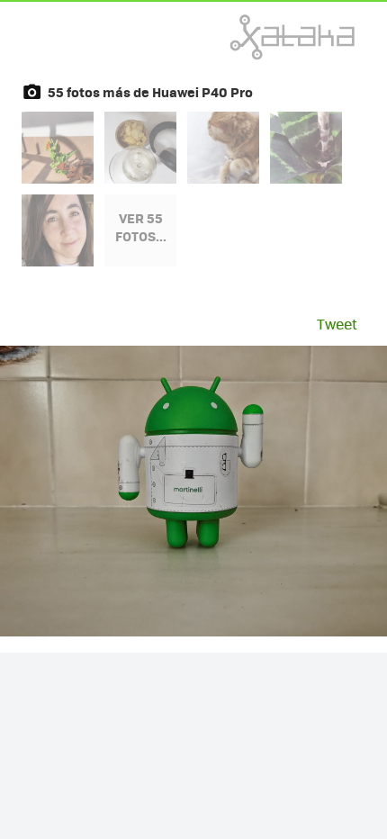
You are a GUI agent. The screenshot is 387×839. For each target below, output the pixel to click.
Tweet (337, 323)
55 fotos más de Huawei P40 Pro (150, 92)
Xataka (252, 37)
